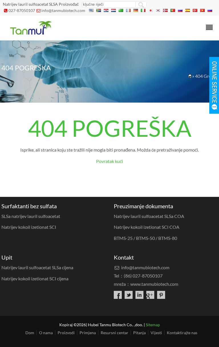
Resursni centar (114, 332)
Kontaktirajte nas (182, 332)
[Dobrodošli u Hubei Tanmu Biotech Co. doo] (30, 33)
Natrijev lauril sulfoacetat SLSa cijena (37, 267)
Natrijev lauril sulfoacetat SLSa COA (149, 216)
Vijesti (156, 332)
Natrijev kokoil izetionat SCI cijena (34, 278)
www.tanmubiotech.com (154, 284)
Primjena (88, 332)
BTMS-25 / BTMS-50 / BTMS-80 (145, 238)
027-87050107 (22, 10)
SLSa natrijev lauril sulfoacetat (30, 216)
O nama (46, 332)
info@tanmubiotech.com (63, 10)
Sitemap (153, 324)
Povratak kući (109, 161)
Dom (29, 332)
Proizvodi (66, 332)
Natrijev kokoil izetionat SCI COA (146, 227)
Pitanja (139, 332)
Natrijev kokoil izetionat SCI (28, 227)
